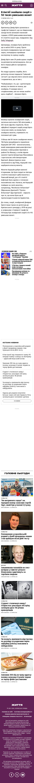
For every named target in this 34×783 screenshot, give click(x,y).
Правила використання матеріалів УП (17, 714)
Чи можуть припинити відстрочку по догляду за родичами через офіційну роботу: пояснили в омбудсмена (16, 385)
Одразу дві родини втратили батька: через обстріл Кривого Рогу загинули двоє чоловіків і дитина (17, 395)
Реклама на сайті (7, 712)
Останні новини (10, 343)
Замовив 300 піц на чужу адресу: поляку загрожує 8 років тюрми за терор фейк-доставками (16, 365)
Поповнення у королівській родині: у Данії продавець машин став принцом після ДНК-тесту (17, 348)
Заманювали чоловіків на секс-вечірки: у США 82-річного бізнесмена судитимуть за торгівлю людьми (15, 571)
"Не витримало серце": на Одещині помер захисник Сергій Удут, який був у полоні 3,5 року (16, 502)
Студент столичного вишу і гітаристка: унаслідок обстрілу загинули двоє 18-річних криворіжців (15, 375)
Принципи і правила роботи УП (12, 716)
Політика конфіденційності (23, 712)
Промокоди (28, 716)
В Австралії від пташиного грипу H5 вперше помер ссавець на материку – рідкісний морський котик (17, 357)
